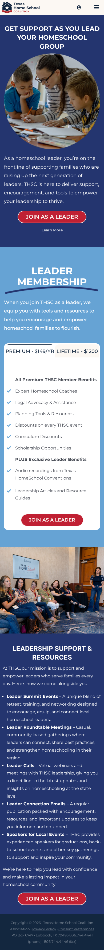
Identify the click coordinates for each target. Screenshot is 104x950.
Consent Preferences (76, 929)
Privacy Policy (44, 929)
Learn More (52, 230)
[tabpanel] (52, 443)
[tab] (30, 350)
